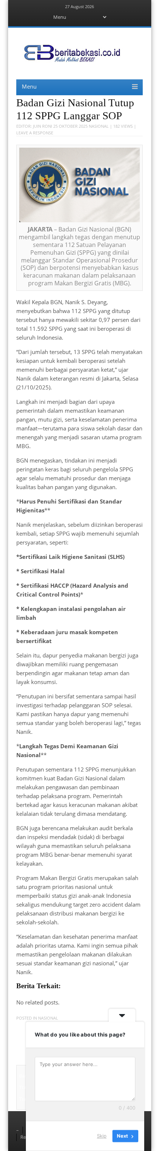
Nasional (99, 126)
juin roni (42, 126)
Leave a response (34, 132)
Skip (101, 1136)
